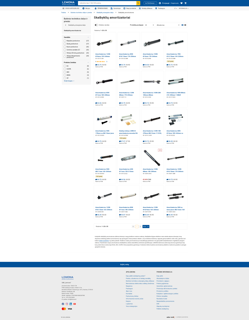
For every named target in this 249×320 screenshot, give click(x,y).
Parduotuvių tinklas (132, 296)
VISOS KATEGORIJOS (72, 8)
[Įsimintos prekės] (181, 3)
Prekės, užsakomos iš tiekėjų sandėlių (138, 278)
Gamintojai (117, 8)
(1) (106, 61)
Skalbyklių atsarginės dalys (105, 12)
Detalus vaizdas (104, 25)
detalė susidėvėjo (104, 240)
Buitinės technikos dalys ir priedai (81, 12)
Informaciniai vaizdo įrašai (134, 299)
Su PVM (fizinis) (149, 3)
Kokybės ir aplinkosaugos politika (167, 294)
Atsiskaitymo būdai (163, 278)
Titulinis (63, 12)
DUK (158, 304)
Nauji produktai (131, 8)
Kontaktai (129, 294)
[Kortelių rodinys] (182, 25)
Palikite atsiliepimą (163, 309)
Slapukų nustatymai (163, 306)
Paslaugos (161, 8)
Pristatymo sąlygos (163, 281)
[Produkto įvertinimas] (101, 61)
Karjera (128, 301)
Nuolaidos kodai (162, 299)
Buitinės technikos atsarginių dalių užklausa (140, 281)
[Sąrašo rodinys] (185, 25)
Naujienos (129, 286)
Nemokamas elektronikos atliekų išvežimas (140, 283)
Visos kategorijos (131, 306)
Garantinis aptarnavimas (164, 286)
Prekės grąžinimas (163, 283)
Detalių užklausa (147, 8)
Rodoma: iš (101, 30)
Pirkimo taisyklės (162, 296)
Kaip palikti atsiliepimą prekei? (135, 276)
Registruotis (175, 3)
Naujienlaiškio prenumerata (165, 301)
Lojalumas (129, 304)
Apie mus (129, 291)
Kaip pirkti (160, 276)
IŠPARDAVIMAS (103, 8)
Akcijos (87, 8)
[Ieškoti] (138, 3)
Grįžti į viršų (124, 264)
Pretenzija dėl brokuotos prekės (167, 288)
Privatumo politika (162, 291)
